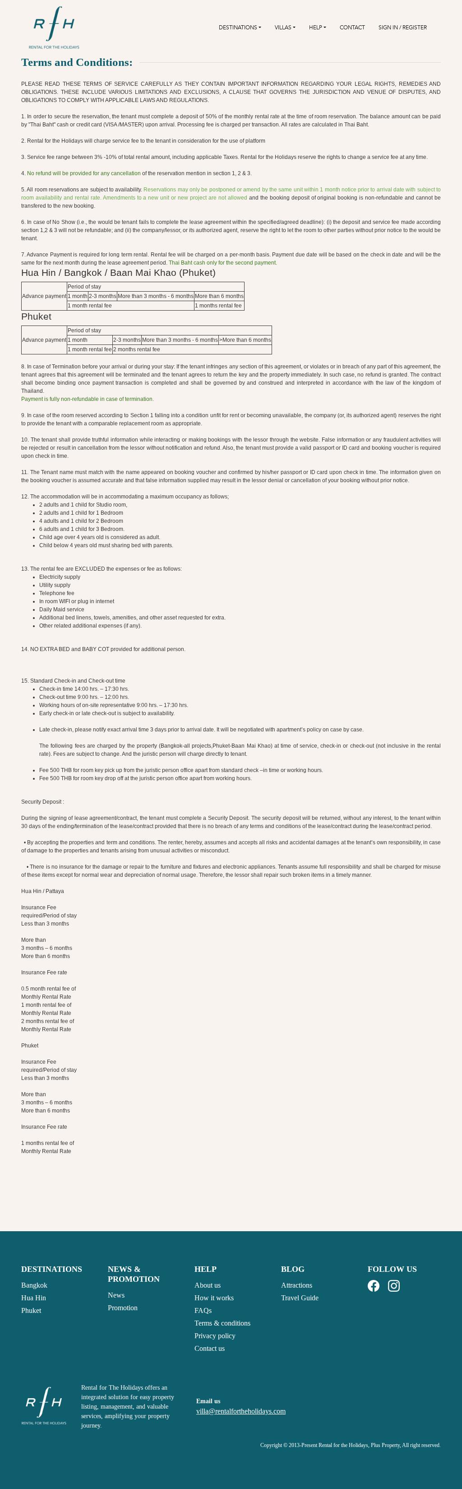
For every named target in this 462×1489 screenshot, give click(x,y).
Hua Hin (33, 1298)
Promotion (123, 1308)
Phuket (31, 1310)
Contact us (209, 1348)
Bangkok (34, 1285)
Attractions (296, 1285)
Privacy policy (215, 1336)
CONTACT (352, 27)
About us (207, 1285)
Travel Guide (300, 1298)
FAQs (203, 1310)
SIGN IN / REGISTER (403, 27)
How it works (214, 1298)
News (116, 1295)
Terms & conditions (222, 1323)
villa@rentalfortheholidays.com (241, 1411)
